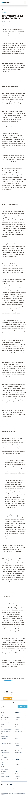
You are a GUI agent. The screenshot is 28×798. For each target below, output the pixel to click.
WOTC (2, 773)
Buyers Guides (18, 755)
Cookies (17, 773)
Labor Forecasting (5, 722)
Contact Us (17, 764)
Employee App (4, 726)
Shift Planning (4, 750)
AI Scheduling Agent (5, 717)
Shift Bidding (3, 738)
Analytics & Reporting (5, 769)
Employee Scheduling (5, 715)
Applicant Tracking (5, 776)
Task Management (5, 766)
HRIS (2, 764)
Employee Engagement (6, 762)
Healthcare (17, 717)
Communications (4, 733)
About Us (17, 762)
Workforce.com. (7, 680)
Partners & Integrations (20, 748)
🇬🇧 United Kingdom (18, 791)
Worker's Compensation (6, 743)
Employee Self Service (6, 755)
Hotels (16, 719)
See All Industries (18, 731)
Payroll (2, 724)
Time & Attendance (5, 719)
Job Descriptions (18, 752)
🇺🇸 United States (4, 791)
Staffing (16, 724)
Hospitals (17, 729)
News (16, 766)
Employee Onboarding (6, 731)
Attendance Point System (6, 729)
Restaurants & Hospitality (20, 715)
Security (17, 750)
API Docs (17, 743)
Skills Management (5, 752)
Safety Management (5, 741)
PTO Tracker (4, 771)
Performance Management (7, 759)
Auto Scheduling (4, 736)
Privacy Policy (18, 776)
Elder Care (17, 726)
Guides (16, 741)
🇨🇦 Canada (11, 791)
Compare (17, 745)
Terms (16, 778)
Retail (16, 722)
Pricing (16, 738)
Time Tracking (4, 757)
